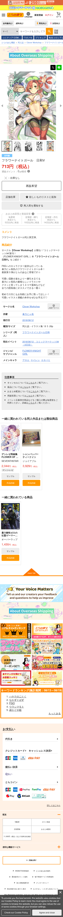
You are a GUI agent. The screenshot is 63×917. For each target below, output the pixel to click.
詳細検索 (56, 31)
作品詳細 (10, 482)
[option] (31, 105)
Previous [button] (2, 106)
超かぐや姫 (15, 710)
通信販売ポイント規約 (19, 877)
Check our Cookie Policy (16, 912)
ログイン (49, 14)
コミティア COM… (12, 37)
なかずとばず (16, 700)
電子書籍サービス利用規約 (44, 877)
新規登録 (38, 14)
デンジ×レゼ (7, 470)
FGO (12, 703)
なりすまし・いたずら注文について (45, 889)
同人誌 (21, 42)
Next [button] (61, 106)
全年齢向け (8, 23)
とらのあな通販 (8, 42)
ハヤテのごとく (17, 696)
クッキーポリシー (42, 883)
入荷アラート (53, 308)
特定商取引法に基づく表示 (16, 889)
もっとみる (54, 713)
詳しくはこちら (53, 805)
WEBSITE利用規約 (22, 871)
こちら (31, 382)
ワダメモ (28, 37)
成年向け (19, 23)
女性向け (56, 23)
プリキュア (40, 37)
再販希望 (31, 186)
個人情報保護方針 (22, 883)
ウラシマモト (16, 706)
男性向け (43, 23)
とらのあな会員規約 (43, 871)
